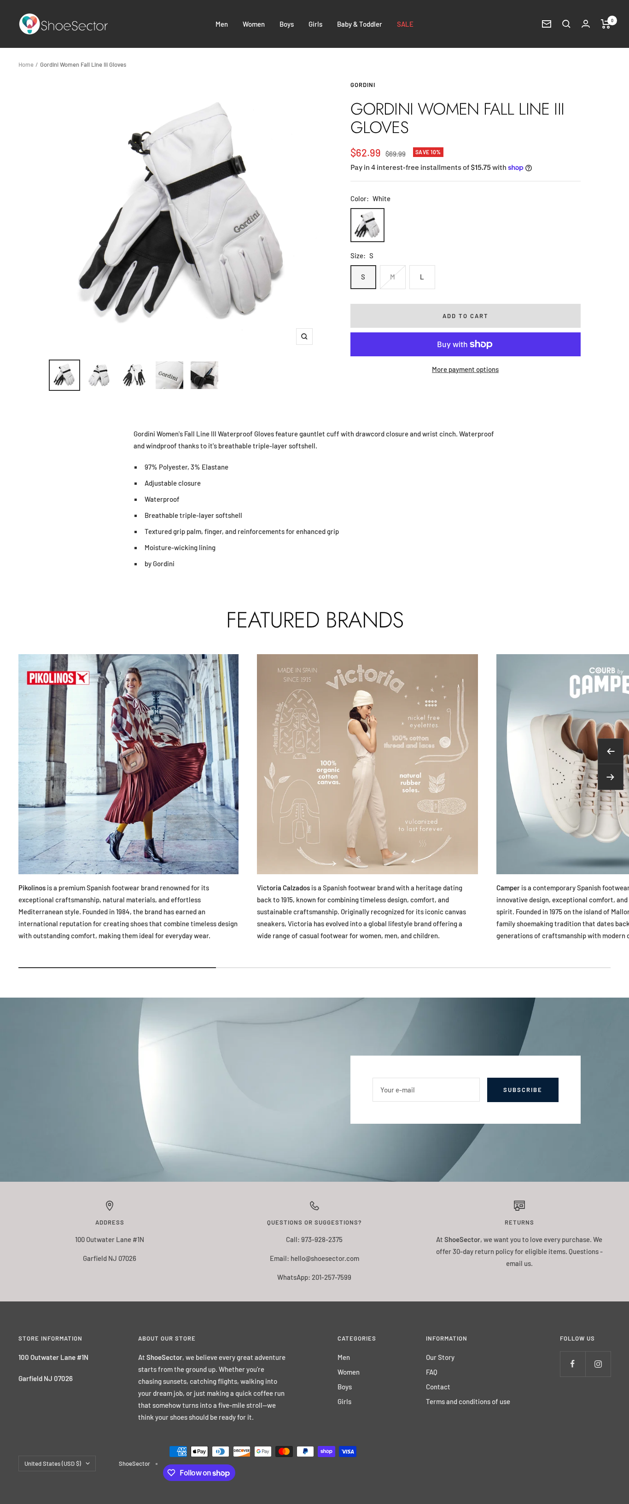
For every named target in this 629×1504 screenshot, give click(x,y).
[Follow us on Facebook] (572, 1363)
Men (221, 24)
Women (254, 24)
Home (26, 64)
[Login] (586, 24)
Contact (438, 1386)
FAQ (431, 1372)
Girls (315, 24)
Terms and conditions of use (468, 1401)
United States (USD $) (52, 1463)
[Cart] (606, 24)
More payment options (465, 369)
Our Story (440, 1357)
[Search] (566, 24)
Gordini (362, 84)
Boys (287, 24)
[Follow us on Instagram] (598, 1363)
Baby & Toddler (359, 24)
